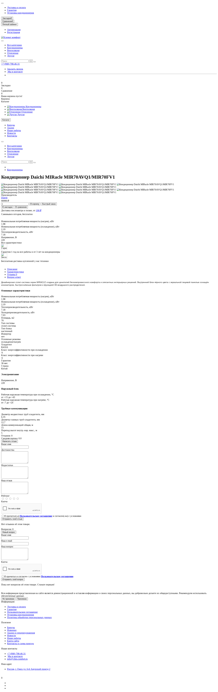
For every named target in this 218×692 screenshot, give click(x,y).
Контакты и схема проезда (20, 643)
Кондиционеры (15, 47)
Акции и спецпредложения (21, 633)
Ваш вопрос (7, 546)
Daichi (4, 197)
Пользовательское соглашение (22, 612)
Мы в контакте (15, 71)
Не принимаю (8, 599)
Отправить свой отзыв (12, 519)
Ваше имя (6, 444)
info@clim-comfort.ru (17, 659)
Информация (7, 601)
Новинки (11, 630)
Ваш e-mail (6, 541)
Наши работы (14, 130)
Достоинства (7, 450)
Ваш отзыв (6, 480)
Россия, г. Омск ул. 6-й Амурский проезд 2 (28, 669)
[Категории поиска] (2, 40)
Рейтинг (5, 496)
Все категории (14, 45)
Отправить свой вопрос (12, 579)
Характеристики (15, 272)
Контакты (12, 136)
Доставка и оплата (16, 7)
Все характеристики (11, 242)
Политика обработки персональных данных (29, 617)
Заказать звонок (15, 69)
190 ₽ (38, 210)
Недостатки (7, 465)
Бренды (11, 125)
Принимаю (22, 599)
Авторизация (13, 29)
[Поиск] (34, 61)
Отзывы (12, 274)
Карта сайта (13, 641)
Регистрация (13, 32)
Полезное (6, 622)
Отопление (12, 53)
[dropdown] (2, 3)
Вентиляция (13, 50)
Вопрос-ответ (14, 277)
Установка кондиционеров (20, 13)
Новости (11, 133)
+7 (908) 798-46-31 (10, 64)
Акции (10, 127)
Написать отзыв (9, 441)
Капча (4, 501)
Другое (10, 55)
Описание (12, 269)
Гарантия (11, 10)
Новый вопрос (8, 532)
